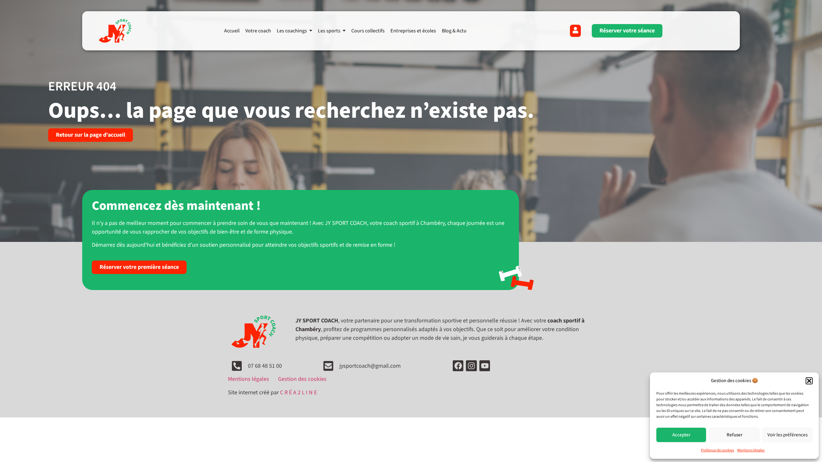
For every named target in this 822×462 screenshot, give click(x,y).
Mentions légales (751, 450)
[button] (809, 381)
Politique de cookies (717, 450)
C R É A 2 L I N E (298, 393)
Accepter (681, 435)
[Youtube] (484, 365)
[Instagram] (471, 365)
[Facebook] (458, 365)
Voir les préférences (787, 435)
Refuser (734, 435)
